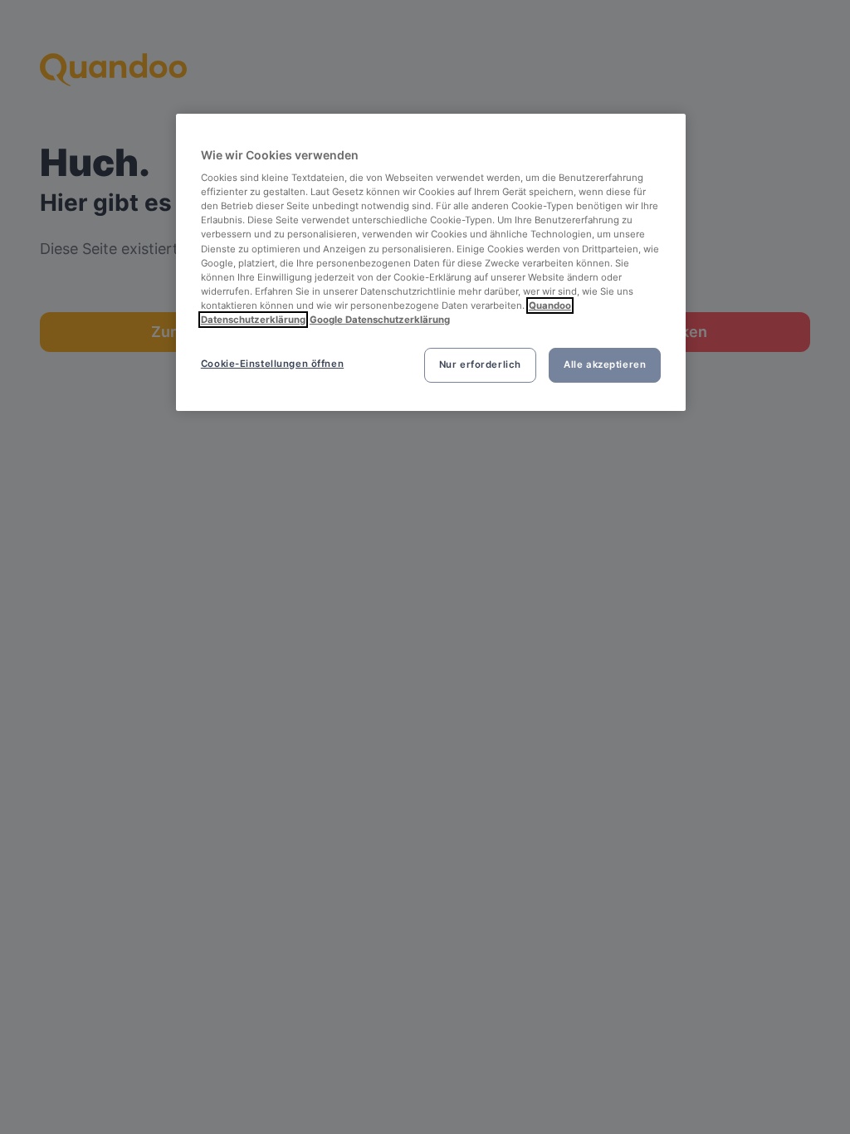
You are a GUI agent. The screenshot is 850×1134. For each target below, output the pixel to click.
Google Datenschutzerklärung (380, 319)
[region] (431, 262)
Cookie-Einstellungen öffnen (272, 363)
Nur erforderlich (480, 364)
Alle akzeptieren (605, 364)
